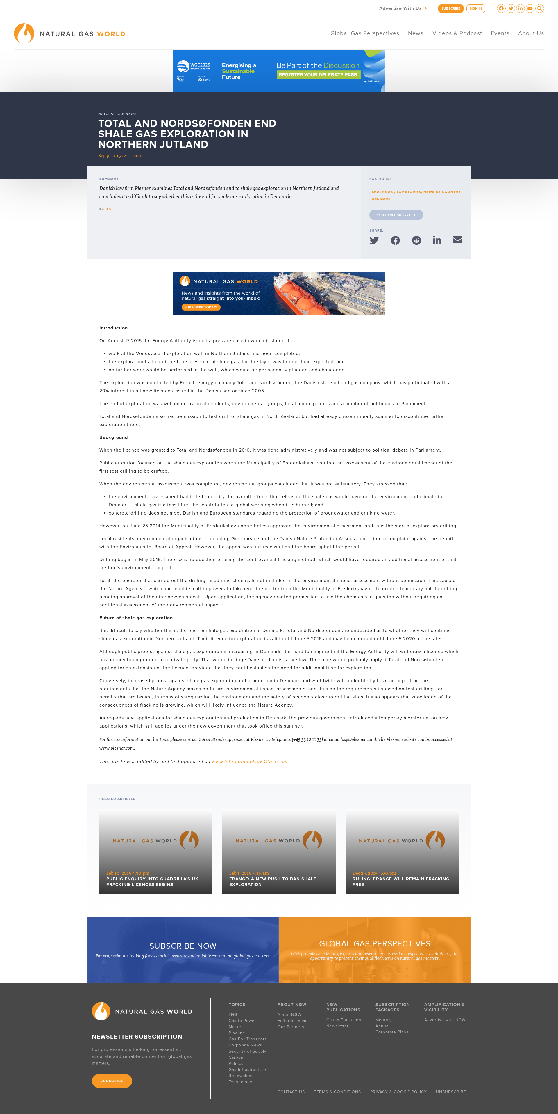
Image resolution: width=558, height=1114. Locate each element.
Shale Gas (383, 192)
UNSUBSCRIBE (451, 1092)
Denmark (381, 199)
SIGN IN (476, 8)
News (415, 33)
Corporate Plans (392, 1032)
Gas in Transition (343, 1019)
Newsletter (337, 1025)
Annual (382, 1025)
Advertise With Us (403, 8)
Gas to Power (242, 1020)
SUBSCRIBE (450, 8)
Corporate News (245, 1045)
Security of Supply (248, 1051)
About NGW (289, 1014)
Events (500, 33)
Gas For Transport (247, 1039)
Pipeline (238, 1032)
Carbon (236, 1057)
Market (236, 1026)
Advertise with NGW (445, 1019)
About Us (531, 33)
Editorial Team (292, 1020)
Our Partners (291, 1026)
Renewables (241, 1075)
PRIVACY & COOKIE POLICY (398, 1092)
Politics (236, 1063)
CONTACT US (291, 1092)
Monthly (383, 1019)
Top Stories (408, 192)
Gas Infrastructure (247, 1069)
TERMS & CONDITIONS (337, 1092)
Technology (240, 1081)
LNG (233, 1014)
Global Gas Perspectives (364, 33)
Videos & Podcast (457, 33)
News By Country (442, 192)
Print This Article (394, 215)
